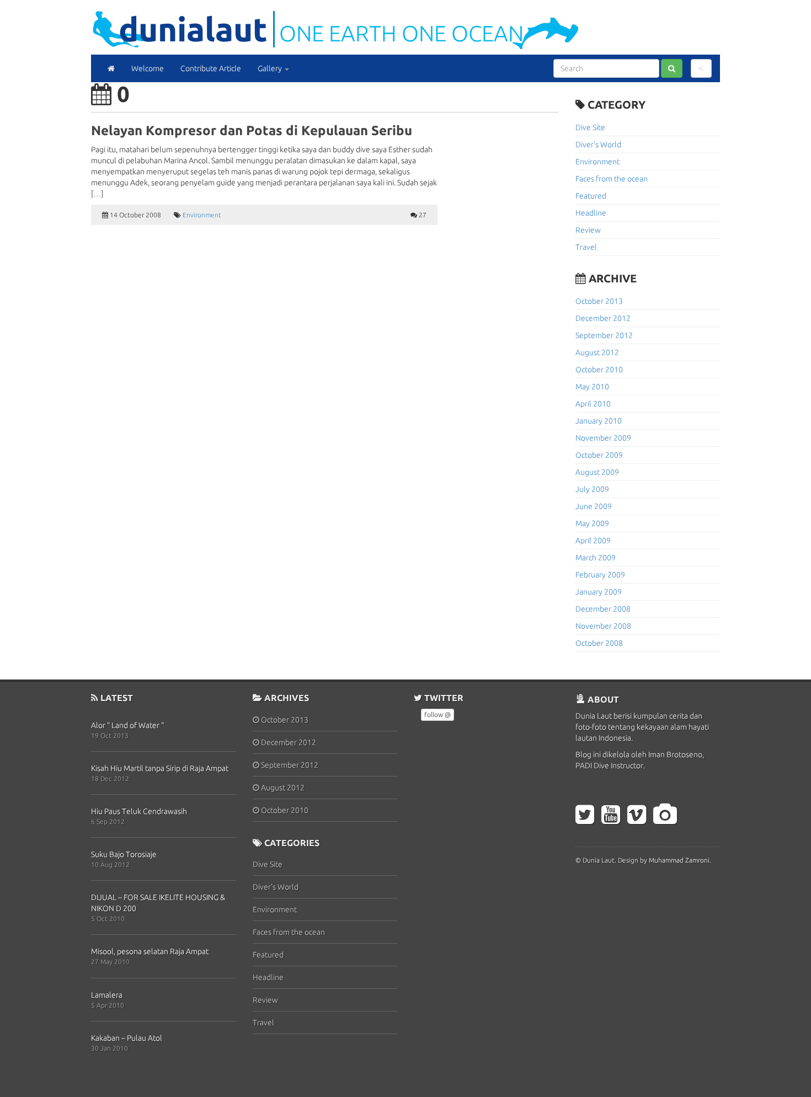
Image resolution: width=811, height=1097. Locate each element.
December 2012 (603, 318)
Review (588, 230)
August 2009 (597, 472)
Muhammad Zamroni (679, 860)
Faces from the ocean (611, 178)
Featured (590, 195)
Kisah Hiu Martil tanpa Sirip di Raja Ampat (159, 768)
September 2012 (604, 335)
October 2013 (599, 301)
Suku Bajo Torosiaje (124, 854)
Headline (590, 212)
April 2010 (593, 403)
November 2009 (603, 438)
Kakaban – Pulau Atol (126, 1038)
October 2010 (599, 369)
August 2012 (597, 352)
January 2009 (598, 591)
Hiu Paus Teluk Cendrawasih (139, 811)
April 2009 (593, 540)
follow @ (437, 714)
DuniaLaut (193, 28)
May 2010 (592, 386)
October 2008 (599, 643)
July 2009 (592, 489)
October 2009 (599, 455)
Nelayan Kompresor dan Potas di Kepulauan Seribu (251, 130)
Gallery (271, 68)
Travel (586, 247)
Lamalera (106, 995)
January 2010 (598, 420)
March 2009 (595, 557)
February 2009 (600, 574)
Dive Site (590, 127)
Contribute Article (210, 68)
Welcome (147, 68)
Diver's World (598, 144)
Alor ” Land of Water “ (127, 725)
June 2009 (593, 506)
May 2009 (592, 523)
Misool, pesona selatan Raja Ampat (150, 951)
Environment (202, 214)
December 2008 (603, 608)
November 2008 (603, 626)
